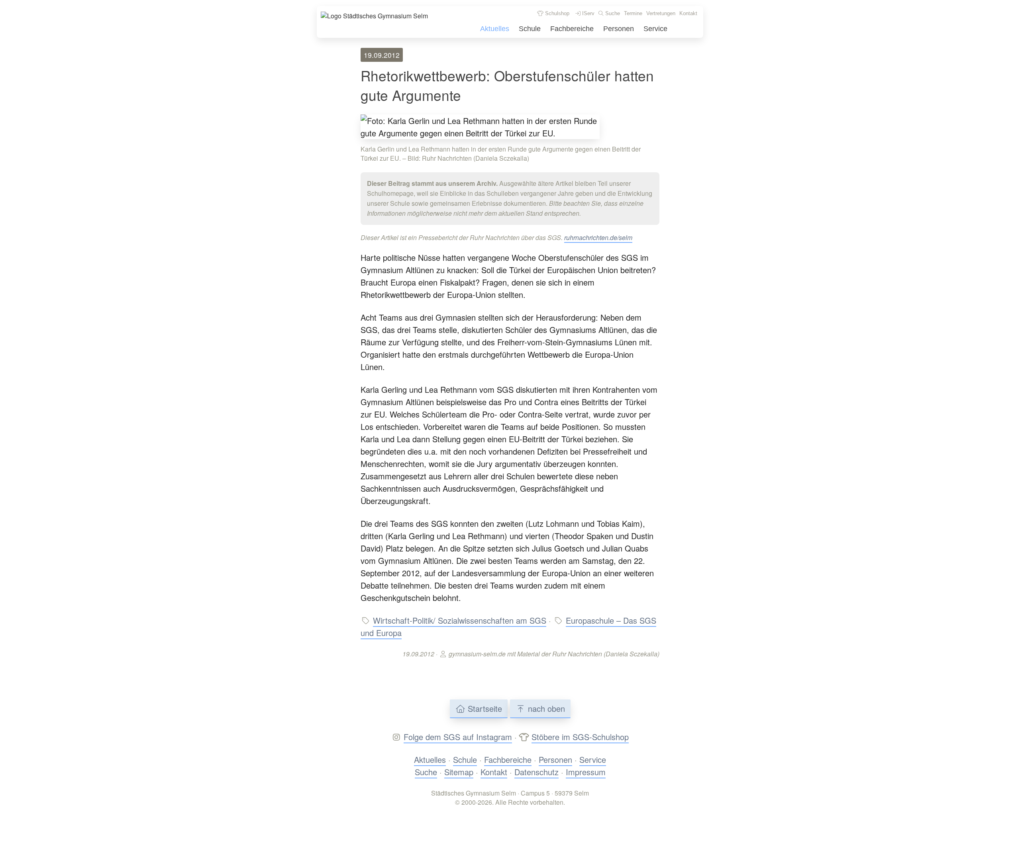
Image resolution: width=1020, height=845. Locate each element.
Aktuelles (494, 29)
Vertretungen (660, 13)
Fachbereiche (572, 29)
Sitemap (458, 772)
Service (655, 29)
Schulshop (556, 13)
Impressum (586, 772)
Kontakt (688, 13)
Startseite (483, 708)
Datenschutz (536, 772)
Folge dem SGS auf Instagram (458, 737)
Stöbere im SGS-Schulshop (580, 737)
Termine (633, 13)
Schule (530, 29)
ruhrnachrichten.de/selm (598, 237)
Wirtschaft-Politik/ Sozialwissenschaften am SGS (459, 620)
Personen (618, 29)
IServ (587, 13)
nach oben (545, 708)
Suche (612, 13)
